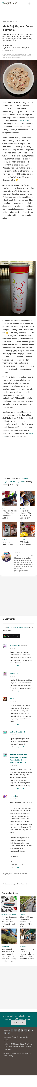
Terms (5, 1056)
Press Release (5, 946)
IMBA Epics (7, 1046)
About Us (15, 1037)
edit (23, 747)
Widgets (6, 1040)
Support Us (24, 1037)
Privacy (11, 1056)
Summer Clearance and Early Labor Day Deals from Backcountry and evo (9, 921)
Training (15, 21)
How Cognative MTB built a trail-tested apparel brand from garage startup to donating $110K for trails (8, 955)
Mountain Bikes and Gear (8, 914)
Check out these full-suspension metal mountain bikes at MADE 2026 (26, 921)
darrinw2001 (14, 645)
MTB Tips (9, 21)
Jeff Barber (8, 45)
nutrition (16, 874)
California (23, 946)
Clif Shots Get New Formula (7, 543)
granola (10, 874)
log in (10, 628)
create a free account (21, 628)
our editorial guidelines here (13, 57)
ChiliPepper (14, 673)
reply (18, 665)
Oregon (22, 914)
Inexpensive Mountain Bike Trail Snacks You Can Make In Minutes (26, 515)
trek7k (12, 698)
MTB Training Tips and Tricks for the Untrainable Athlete (9, 514)
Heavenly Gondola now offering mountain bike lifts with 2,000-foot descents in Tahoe (27, 954)
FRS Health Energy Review (26, 543)
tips (26, 874)
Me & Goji (24, 120)
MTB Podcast (15, 1044)
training (22, 874)
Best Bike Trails (26, 1044)
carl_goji (13, 796)
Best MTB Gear (18, 1046)
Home (4, 21)
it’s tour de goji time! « (18, 732)
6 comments (9, 50)
